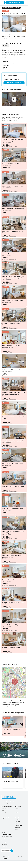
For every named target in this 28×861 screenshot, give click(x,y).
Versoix (16, 819)
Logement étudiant (6, 841)
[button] (15, 681)
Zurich (16, 813)
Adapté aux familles (7, 839)
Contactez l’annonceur (14, 83)
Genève (17, 808)
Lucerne (17, 815)
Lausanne (17, 811)
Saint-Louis (17, 821)
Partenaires (4, 813)
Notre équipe (5, 808)
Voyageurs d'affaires (7, 836)
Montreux (17, 817)
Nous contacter (5, 815)
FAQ (3, 811)
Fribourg (17, 829)
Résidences (4, 847)
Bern (16, 823)
